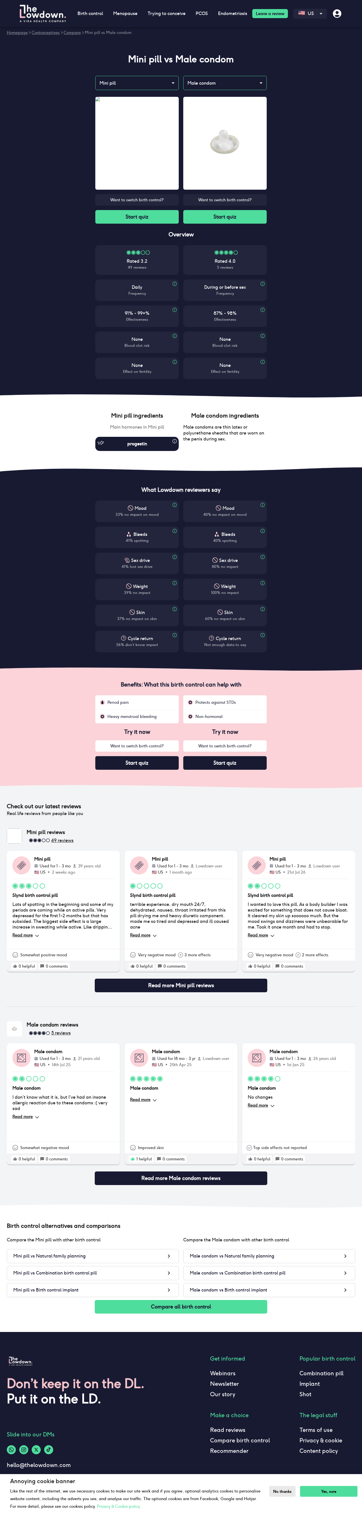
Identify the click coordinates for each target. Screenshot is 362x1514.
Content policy (318, 1451)
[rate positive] (15, 966)
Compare (72, 32)
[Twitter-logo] (36, 1449)
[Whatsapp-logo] (11, 1449)
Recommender (229, 1451)
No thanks (282, 1491)
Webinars (223, 1373)
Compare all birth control (181, 1306)
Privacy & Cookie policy (118, 1506)
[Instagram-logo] (23, 1449)
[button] (137, 416)
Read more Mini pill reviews (181, 985)
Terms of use (316, 1430)
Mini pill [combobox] (108, 83)
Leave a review (270, 13)
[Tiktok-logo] (48, 1449)
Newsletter (224, 1383)
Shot (305, 1394)
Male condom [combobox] (202, 83)
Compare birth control (240, 1440)
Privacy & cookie (320, 1440)
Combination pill (321, 1373)
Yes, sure (328, 1491)
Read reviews (227, 1430)
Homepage (17, 32)
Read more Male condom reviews (181, 1178)
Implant (309, 1383)
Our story (222, 1394)
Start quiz (137, 216)
